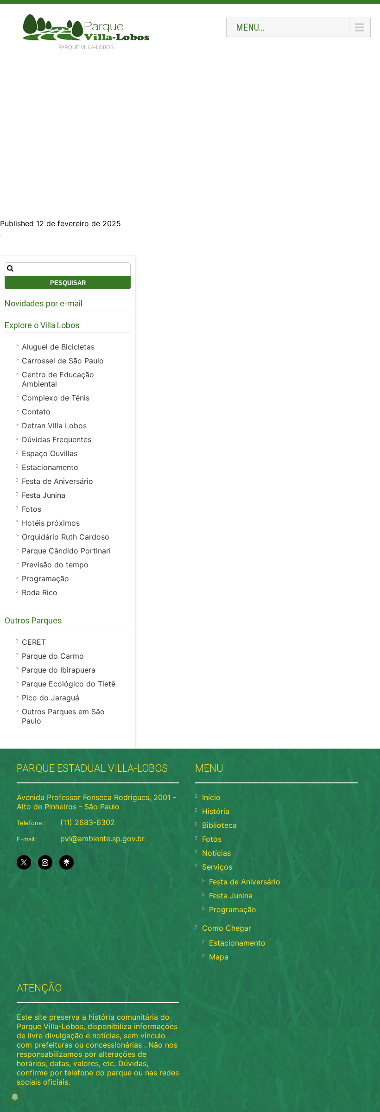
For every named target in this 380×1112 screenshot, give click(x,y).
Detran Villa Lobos (54, 425)
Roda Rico (39, 592)
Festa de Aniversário (57, 481)
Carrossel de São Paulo (63, 360)
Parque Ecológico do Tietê (68, 683)
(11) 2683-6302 (87, 822)
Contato (36, 411)
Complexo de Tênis (55, 397)
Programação (45, 578)
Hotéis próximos (51, 522)
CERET (34, 642)
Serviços (217, 866)
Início (211, 797)
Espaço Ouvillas (49, 453)
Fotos (31, 509)
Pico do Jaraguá (50, 697)
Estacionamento (50, 467)
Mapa (218, 956)
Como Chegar (226, 928)
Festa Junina (43, 495)
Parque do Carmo (53, 656)
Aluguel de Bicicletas (58, 346)
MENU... (250, 27)
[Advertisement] (190, 126)
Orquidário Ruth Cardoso (65, 536)
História (215, 811)
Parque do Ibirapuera (58, 669)
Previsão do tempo (55, 564)
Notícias (216, 853)
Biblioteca (219, 825)
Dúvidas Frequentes (56, 439)
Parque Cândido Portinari (66, 550)
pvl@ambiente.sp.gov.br (102, 838)
